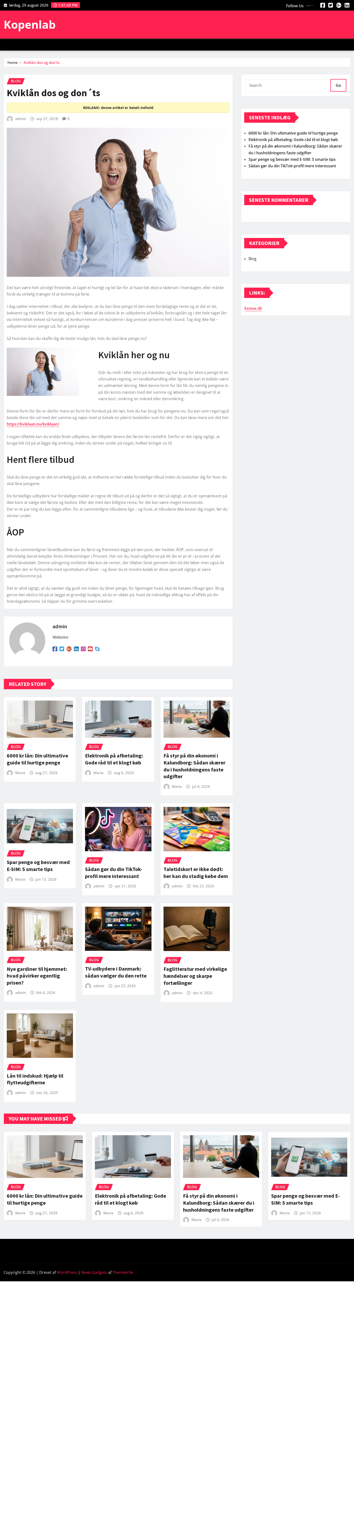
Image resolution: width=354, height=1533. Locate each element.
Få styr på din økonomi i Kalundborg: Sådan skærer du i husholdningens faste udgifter (194, 766)
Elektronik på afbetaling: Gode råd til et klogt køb (114, 759)
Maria (20, 772)
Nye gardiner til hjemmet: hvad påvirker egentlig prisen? (37, 976)
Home (12, 62)
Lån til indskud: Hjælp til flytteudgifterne (35, 1079)
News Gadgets (94, 1272)
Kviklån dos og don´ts (41, 62)
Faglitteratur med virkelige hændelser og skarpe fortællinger (195, 976)
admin (20, 118)
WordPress (67, 1272)
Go (338, 85)
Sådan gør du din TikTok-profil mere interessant (113, 872)
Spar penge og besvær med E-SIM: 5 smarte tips (38, 865)
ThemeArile (122, 1272)
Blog (252, 258)
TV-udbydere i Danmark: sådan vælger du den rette (116, 972)
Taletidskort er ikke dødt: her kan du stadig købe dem (196, 872)
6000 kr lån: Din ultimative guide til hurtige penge (37, 759)
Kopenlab (30, 24)
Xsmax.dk (253, 308)
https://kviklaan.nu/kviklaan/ (33, 424)
